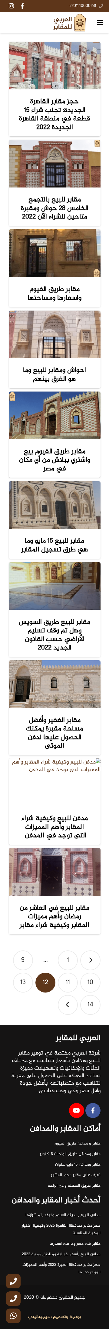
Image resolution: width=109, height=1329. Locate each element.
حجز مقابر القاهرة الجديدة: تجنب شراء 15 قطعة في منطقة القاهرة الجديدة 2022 (54, 114)
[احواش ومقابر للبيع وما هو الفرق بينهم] (55, 334)
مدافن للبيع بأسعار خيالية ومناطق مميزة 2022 (61, 1254)
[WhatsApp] (13, 1316)
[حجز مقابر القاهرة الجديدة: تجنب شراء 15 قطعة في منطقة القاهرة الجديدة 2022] (55, 65)
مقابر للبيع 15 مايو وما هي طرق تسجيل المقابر (54, 545)
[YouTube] (76, 1110)
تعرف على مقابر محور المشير (76, 1175)
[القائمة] (100, 22)
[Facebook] (22, 6)
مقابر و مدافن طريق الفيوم (77, 1143)
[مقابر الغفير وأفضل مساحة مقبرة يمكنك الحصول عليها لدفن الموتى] (55, 684)
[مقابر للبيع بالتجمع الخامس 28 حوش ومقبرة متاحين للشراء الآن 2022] (55, 163)
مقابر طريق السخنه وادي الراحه (74, 1185)
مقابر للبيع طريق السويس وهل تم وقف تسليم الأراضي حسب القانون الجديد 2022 (54, 635)
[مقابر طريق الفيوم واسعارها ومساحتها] (55, 253)
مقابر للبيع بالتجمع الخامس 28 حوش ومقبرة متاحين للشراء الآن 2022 (54, 208)
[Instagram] (11, 6)
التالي (68, 1005)
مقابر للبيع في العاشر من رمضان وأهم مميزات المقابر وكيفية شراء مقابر (54, 916)
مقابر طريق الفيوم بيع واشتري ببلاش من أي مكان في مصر (54, 460)
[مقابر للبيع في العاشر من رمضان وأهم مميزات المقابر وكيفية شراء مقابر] (55, 872)
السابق (90, 960)
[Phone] (13, 1281)
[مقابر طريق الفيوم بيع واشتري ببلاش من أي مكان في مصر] (55, 415)
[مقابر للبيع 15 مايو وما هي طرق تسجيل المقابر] (55, 505)
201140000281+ (82, 6)
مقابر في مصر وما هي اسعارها (75, 1243)
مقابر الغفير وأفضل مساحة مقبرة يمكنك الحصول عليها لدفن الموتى (54, 733)
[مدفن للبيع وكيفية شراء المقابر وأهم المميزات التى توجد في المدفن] (55, 782)
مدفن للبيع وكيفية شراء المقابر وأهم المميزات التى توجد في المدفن (54, 827)
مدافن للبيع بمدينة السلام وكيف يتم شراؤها (63, 1215)
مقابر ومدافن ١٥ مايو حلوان (78, 1164)
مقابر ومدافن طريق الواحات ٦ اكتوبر (70, 1154)
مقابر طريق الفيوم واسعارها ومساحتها (54, 293)
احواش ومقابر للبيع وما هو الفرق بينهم (54, 374)
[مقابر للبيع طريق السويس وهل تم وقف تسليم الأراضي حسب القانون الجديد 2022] (55, 586)
